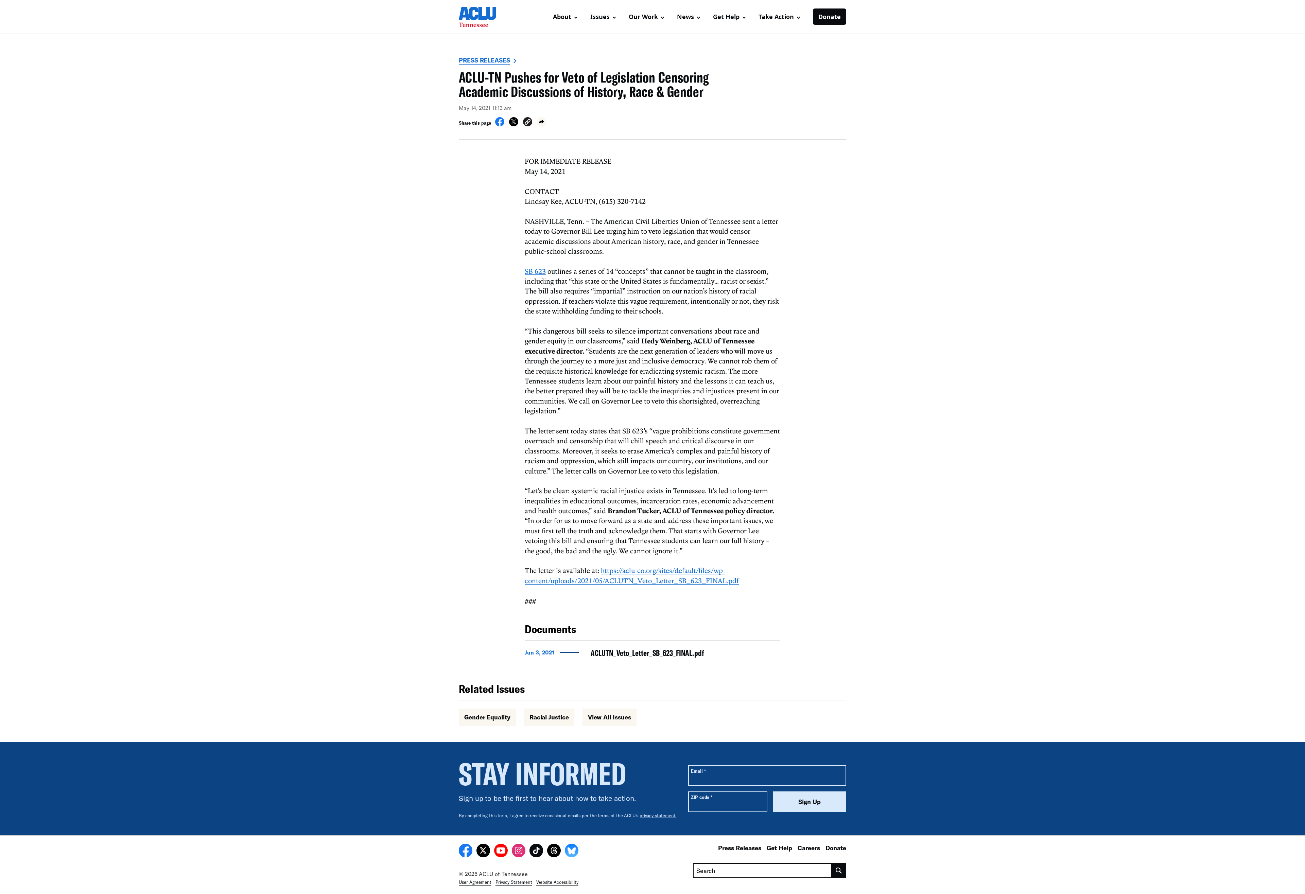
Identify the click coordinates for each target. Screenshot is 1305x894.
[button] (527, 122)
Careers (809, 848)
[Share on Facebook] (499, 124)
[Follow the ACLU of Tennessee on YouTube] (501, 851)
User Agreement (475, 882)
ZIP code (701, 797)
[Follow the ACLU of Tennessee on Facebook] (465, 851)
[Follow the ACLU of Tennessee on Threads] (554, 851)
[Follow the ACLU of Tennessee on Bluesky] (571, 851)
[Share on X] (513, 124)
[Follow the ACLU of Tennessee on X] (483, 851)
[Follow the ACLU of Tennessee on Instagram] (518, 851)
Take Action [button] (776, 17)
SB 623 (535, 271)
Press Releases (484, 60)
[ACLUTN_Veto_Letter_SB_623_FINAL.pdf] (652, 655)
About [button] (562, 17)
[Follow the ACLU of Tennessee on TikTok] (536, 851)
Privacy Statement (513, 882)
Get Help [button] (726, 17)
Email (698, 771)
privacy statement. (658, 815)
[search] (839, 870)
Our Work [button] (643, 17)
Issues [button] (600, 17)
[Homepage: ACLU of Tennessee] (482, 17)
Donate (829, 17)
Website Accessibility (557, 882)
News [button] (685, 17)
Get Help (779, 848)
